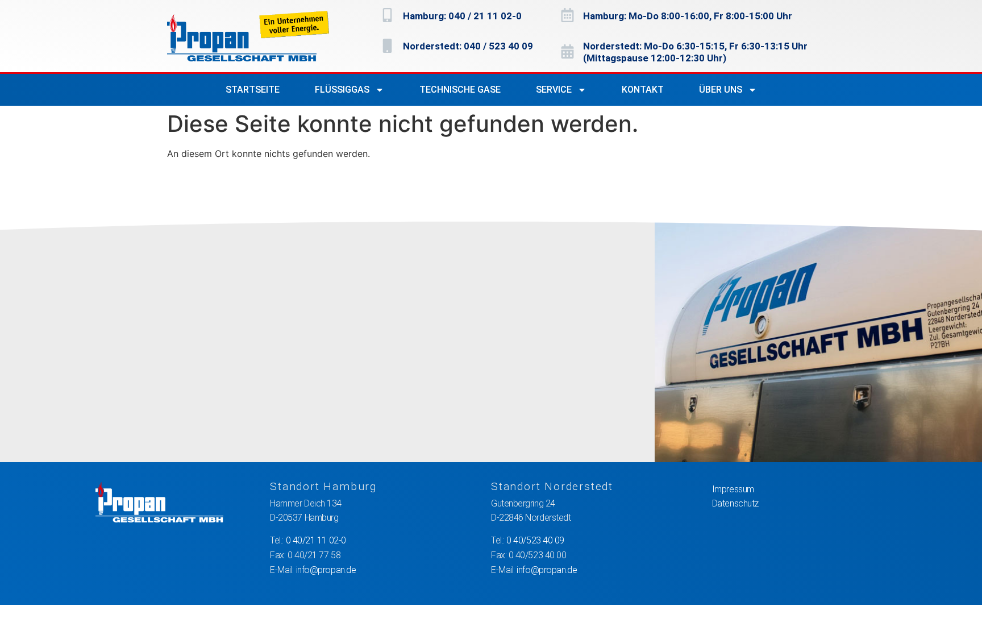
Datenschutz (735, 503)
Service (554, 89)
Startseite (253, 89)
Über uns (720, 89)
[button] (25, 610)
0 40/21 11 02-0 (316, 540)
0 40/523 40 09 (535, 540)
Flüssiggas (342, 89)
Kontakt (643, 89)
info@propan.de (326, 570)
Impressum (733, 489)
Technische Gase (460, 89)
